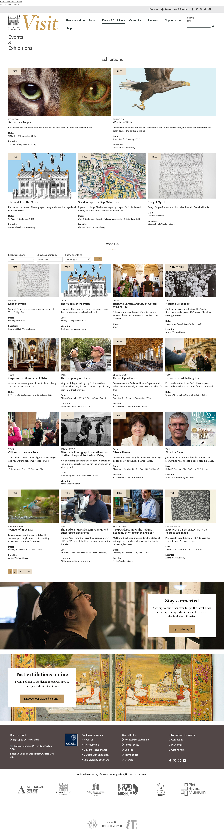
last (28, 571)
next (21, 571)
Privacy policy (132, 744)
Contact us (177, 739)
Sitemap (129, 759)
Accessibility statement (137, 739)
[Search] (213, 25)
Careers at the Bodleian (96, 754)
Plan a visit (177, 744)
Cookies (129, 749)
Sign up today (181, 629)
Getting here (177, 749)
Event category (16, 254)
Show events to (73, 254)
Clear (98, 259)
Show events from (47, 254)
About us (88, 739)
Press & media (91, 744)
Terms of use (131, 754)
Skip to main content (9, 4)
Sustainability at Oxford (96, 759)
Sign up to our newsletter (26, 739)
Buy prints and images (95, 749)
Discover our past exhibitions (41, 698)
